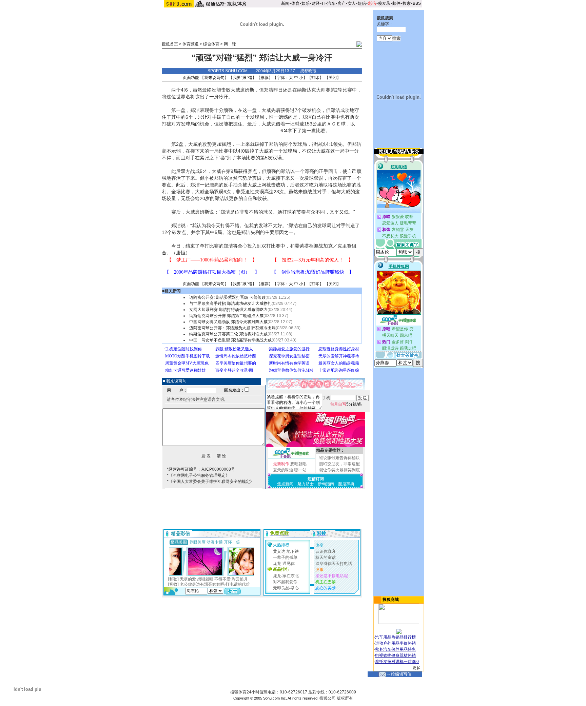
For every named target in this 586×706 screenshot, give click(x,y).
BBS (417, 3)
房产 (341, 3)
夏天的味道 (283, 470)
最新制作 (281, 464)
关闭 (333, 77)
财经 (316, 3)
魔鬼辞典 (346, 484)
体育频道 (190, 44)
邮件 (396, 3)
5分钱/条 (346, 404)
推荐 (264, 77)
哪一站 (300, 470)
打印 (315, 77)
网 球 (230, 44)
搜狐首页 (170, 44)
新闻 (285, 3)
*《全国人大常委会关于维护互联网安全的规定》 (210, 481)
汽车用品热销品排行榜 (395, 637)
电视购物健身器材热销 (395, 655)
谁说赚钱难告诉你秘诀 (339, 457)
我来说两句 (214, 77)
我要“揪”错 (242, 77)
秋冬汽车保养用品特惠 (395, 649)
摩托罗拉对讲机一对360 (397, 661)
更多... (418, 667)
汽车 (331, 3)
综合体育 (211, 44)
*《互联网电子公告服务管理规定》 (198, 475)
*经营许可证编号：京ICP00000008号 (201, 469)
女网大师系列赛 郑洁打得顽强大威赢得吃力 (228, 309)
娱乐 (305, 3)
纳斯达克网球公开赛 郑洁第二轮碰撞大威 (226, 315)
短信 (362, 3)
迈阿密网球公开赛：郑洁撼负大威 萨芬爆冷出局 (232, 328)
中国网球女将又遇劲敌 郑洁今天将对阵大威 (228, 321)
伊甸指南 (326, 484)
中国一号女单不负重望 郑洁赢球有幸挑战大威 (230, 340)
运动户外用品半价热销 (395, 643)
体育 (295, 3)
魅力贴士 (305, 484)
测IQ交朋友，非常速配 (339, 464)
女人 (352, 3)
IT (323, 3)
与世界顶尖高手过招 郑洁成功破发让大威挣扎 (230, 303)
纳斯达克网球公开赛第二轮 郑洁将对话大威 (228, 334)
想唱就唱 (298, 464)
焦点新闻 (285, 484)
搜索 (407, 3)
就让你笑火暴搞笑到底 (339, 470)
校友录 (384, 3)
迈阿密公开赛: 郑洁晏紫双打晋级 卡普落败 (227, 297)
